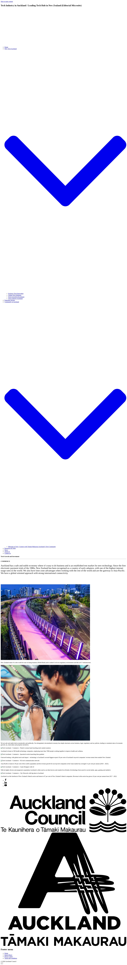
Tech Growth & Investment (16, 297)
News (6, 550)
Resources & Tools (10, 548)
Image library (8, 955)
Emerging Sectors (9, 300)
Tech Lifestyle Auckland (15, 298)
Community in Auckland (11, 302)
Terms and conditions (10, 958)
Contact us (7, 553)
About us (7, 551)
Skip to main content (7, 1)
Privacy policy (8, 956)
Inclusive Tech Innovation (15, 293)
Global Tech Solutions (14, 295)
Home (6, 47)
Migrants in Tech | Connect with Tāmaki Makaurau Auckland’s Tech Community (32, 546)
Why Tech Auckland (10, 49)
